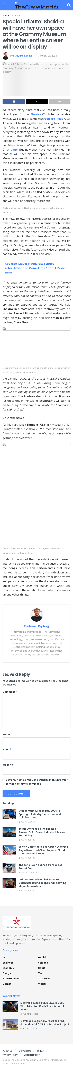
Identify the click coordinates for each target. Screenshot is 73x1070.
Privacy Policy (10, 1054)
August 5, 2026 (27, 840)
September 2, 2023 (28, 872)
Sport (41, 968)
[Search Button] (68, 5)
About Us (7, 1051)
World (42, 983)
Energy (7, 973)
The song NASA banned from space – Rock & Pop (42, 866)
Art (4, 957)
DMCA (40, 1051)
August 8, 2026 (27, 858)
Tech (41, 973)
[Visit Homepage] (36, 5)
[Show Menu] (4, 5)
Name (7, 734)
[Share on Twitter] (37, 101)
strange (12, 149)
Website (8, 764)
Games (7, 983)
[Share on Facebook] (14, 101)
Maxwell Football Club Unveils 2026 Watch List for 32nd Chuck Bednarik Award (42, 1006)
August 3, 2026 (27, 822)
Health (42, 957)
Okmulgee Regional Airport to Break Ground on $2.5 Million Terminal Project (44, 1022)
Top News (44, 978)
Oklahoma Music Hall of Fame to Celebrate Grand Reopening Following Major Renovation (42, 883)
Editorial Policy (32, 1054)
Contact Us (25, 1051)
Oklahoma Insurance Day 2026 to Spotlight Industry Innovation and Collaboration (40, 814)
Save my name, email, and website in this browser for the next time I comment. (37, 781)
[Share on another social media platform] (59, 101)
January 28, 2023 (47, 55)
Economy (8, 968)
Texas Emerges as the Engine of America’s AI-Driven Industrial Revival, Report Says (42, 832)
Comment (10, 691)
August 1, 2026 (27, 890)
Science (15, 15)
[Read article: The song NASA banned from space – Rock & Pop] (9, 868)
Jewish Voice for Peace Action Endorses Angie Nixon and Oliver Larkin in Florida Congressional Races (43, 850)
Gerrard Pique (54, 119)
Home (6, 15)
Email (7, 749)
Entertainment (12, 978)
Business (8, 962)
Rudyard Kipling (22, 55)
